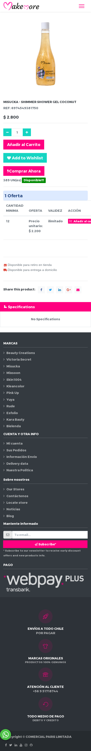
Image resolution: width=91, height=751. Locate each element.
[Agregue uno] (27, 132)
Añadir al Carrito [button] (23, 144)
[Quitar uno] (7, 132)
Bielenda (13, 426)
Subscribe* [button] (47, 544)
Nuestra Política (19, 470)
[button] (25, 158)
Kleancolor (15, 386)
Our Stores (15, 489)
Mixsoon (13, 373)
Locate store (17, 502)
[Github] (31, 745)
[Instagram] (26, 745)
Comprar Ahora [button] (25, 171)
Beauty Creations (20, 353)
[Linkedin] (16, 745)
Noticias (13, 509)
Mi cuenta (14, 443)
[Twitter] (10, 745)
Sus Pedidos (16, 450)
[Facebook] (6, 745)
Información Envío (21, 457)
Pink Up (12, 393)
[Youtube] (21, 745)
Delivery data (17, 463)
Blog (10, 516)
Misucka (13, 366)
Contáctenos (17, 496)
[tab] (45, 306)
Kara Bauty (15, 419)
